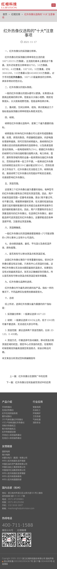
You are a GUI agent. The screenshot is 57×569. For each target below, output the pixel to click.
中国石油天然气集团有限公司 (14, 464)
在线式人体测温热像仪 (11, 438)
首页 (5, 14)
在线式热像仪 (8, 410)
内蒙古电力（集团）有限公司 (14, 458)
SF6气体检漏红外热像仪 (12, 420)
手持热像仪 (7, 407)
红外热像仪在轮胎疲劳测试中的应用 (33, 382)
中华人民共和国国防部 (11, 480)
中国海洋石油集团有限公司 (13, 470)
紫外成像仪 (7, 416)
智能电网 (37, 407)
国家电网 (6, 452)
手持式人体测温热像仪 (11, 435)
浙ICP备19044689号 (42, 561)
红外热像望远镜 (9, 432)
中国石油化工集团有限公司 (13, 467)
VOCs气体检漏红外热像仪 (13, 423)
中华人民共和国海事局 (11, 476)
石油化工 (37, 410)
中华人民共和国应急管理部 (13, 473)
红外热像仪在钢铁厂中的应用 (33, 376)
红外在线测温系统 (10, 413)
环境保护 (37, 413)
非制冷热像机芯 (9, 426)
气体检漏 (37, 420)
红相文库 (15, 14)
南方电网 (6, 455)
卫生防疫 (37, 416)
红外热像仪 (16, 77)
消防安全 (37, 423)
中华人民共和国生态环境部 (13, 461)
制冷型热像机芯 (9, 429)
